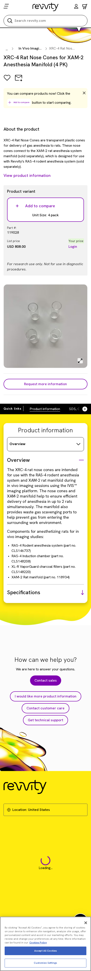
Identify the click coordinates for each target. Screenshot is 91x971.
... (7, 49)
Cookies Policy (38, 942)
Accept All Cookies (45, 950)
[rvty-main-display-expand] (80, 360)
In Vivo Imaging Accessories (41, 48)
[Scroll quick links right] (82, 409)
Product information (45, 409)
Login (72, 246)
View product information (27, 175)
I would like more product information (45, 696)
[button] (76, 7)
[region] (45, 944)
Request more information (45, 384)
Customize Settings (45, 962)
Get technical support (45, 720)
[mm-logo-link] (45, 7)
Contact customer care (45, 708)
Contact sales (45, 680)
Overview (17, 444)
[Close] (86, 923)
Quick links (12, 409)
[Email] (18, 81)
